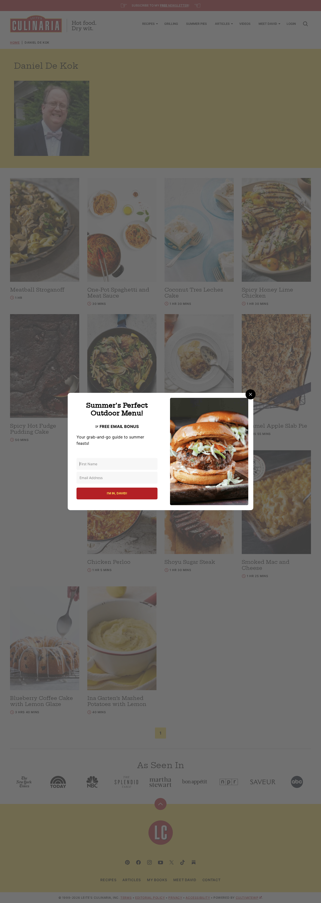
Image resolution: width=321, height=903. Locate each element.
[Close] (251, 394)
